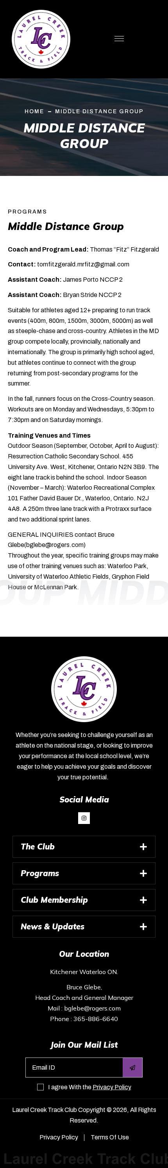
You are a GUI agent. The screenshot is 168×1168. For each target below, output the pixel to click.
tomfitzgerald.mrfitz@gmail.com (83, 264)
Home (34, 111)
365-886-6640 (95, 1019)
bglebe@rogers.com (92, 1008)
